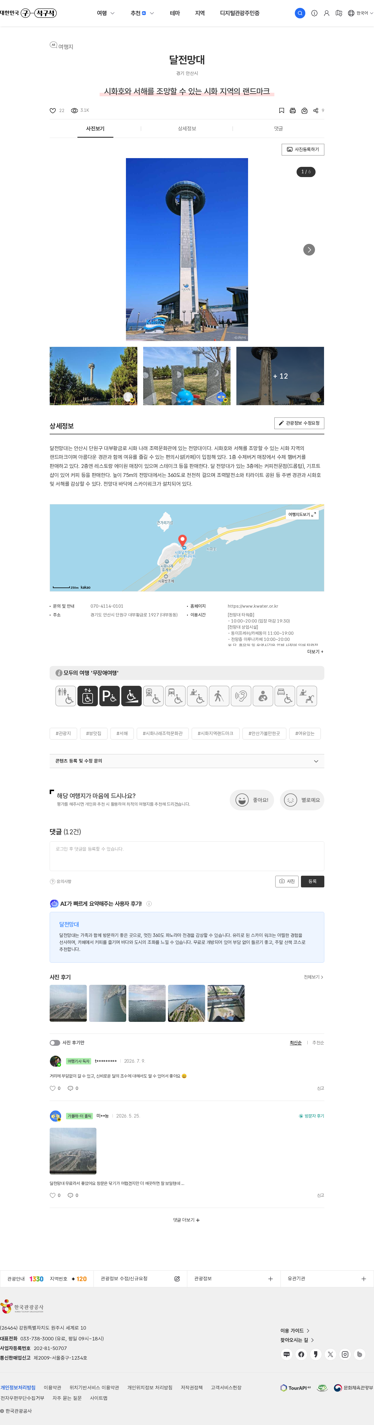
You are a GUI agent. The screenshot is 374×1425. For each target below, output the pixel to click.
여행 (102, 13)
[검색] (300, 13)
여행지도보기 (302, 514)
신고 (320, 1088)
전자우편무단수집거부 (22, 1398)
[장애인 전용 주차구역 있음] (109, 696)
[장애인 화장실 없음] (66, 696)
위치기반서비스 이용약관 (94, 1388)
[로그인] (326, 13)
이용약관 (52, 1388)
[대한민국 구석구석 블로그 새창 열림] (286, 1354)
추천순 (318, 1042)
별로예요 (311, 800)
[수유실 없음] (263, 696)
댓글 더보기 (183, 1220)
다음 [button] (309, 250)
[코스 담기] (301, 110)
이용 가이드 (292, 1331)
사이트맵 (99, 1398)
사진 (290, 881)
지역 (200, 13)
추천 (136, 13)
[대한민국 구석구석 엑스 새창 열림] (330, 1354)
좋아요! (260, 800)
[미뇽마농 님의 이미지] (187, 376)
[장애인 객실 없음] (285, 696)
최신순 (296, 1042)
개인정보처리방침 (18, 1388)
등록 (312, 881)
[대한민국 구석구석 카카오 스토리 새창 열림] (316, 1354)
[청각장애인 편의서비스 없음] (241, 696)
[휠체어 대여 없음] (197, 696)
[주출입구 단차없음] (131, 696)
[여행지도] (338, 13)
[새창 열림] (290, 110)
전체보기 (312, 977)
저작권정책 (192, 1388)
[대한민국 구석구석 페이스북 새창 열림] (301, 1354)
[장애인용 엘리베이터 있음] (87, 696)
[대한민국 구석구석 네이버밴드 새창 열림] (360, 1354)
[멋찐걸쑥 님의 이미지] (93, 376)
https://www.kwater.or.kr (253, 606)
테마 (175, 13)
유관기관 (296, 1278)
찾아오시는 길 (294, 1340)
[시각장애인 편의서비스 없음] (219, 696)
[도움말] (53, 881)
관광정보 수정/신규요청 (124, 1278)
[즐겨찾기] (278, 110)
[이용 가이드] (314, 13)
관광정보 (203, 1278)
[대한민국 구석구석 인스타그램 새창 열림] (345, 1354)
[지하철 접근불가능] (153, 696)
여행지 (65, 46)
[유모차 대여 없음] (307, 696)
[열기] (316, 761)
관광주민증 (239, 13)
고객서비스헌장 (226, 1388)
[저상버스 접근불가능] (175, 696)
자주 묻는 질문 (67, 1398)
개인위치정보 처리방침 (150, 1388)
